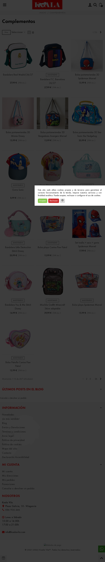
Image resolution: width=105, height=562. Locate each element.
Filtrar (6, 32)
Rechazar (54, 201)
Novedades (8, 415)
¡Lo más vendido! (11, 419)
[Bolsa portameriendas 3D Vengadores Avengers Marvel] (52, 113)
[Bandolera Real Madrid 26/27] (18, 56)
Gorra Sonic (18, 190)
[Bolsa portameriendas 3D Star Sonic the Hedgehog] (87, 113)
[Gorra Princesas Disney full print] (52, 166)
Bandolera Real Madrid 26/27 (18, 75)
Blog (4, 423)
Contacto (6, 453)
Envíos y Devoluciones (13, 427)
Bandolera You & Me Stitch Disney (18, 307)
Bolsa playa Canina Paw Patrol (52, 247)
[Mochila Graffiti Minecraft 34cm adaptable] (52, 281)
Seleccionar (17, 32)
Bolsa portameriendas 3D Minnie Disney (18, 134)
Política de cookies (11, 444)
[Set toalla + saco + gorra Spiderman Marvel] (87, 224)
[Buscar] (95, 4)
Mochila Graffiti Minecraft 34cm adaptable (52, 307)
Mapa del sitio (9, 449)
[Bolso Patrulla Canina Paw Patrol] (18, 339)
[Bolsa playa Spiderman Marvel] (87, 281)
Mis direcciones (10, 476)
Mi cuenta (7, 471)
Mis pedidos (8, 480)
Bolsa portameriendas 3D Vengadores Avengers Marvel (52, 134)
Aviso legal (8, 436)
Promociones (8, 484)
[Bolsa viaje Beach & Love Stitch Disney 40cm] (87, 166)
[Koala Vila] (47, 4)
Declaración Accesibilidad (15, 457)
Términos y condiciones (14, 432)
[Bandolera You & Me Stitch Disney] (18, 281)
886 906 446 (12, 510)
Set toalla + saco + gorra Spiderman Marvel (87, 245)
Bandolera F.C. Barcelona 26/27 (52, 81)
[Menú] (4, 4)
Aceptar (42, 201)
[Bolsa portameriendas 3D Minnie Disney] (18, 113)
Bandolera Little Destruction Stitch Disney (18, 249)
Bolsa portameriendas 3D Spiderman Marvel (87, 77)
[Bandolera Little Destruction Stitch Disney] (18, 224)
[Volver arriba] (101, 558)
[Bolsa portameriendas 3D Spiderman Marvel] (87, 56)
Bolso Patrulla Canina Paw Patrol (17, 364)
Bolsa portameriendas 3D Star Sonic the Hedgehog (87, 134)
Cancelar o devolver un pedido (13, 398)
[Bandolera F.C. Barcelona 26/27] (52, 56)
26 (96, 379)
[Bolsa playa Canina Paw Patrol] (52, 224)
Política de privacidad (13, 440)
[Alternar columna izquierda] (3, 558)
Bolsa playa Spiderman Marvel (87, 305)
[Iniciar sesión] (90, 4)
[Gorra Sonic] (18, 166)
